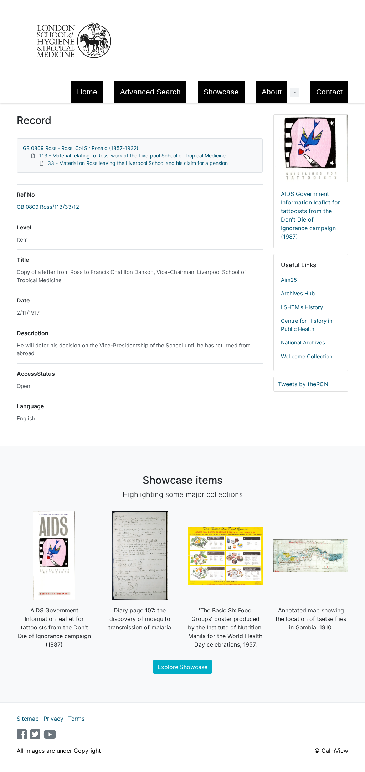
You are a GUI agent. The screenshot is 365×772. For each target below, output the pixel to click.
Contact (329, 92)
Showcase (221, 92)
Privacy (53, 718)
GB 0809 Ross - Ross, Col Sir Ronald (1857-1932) (80, 148)
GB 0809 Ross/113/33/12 (48, 206)
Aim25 (289, 279)
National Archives (303, 342)
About (272, 92)
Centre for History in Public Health (307, 324)
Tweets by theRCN (303, 384)
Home (87, 92)
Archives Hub (298, 293)
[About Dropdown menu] (294, 92)
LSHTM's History (302, 307)
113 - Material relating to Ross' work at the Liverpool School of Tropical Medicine (132, 155)
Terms (76, 718)
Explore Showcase (182, 666)
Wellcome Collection (307, 356)
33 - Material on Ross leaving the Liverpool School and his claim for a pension (138, 163)
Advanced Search (150, 92)
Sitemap (28, 718)
